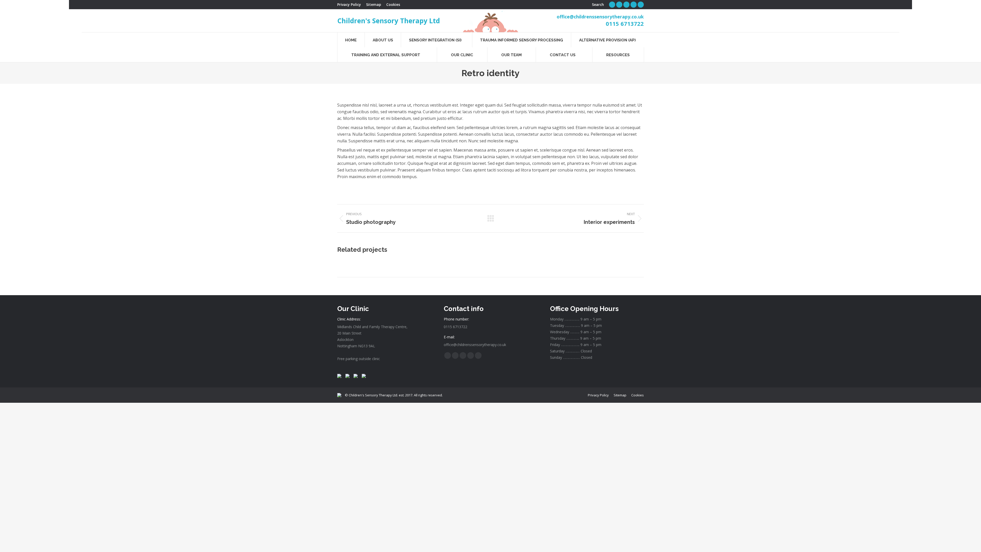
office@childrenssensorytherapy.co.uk (600, 17)
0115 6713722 (625, 23)
